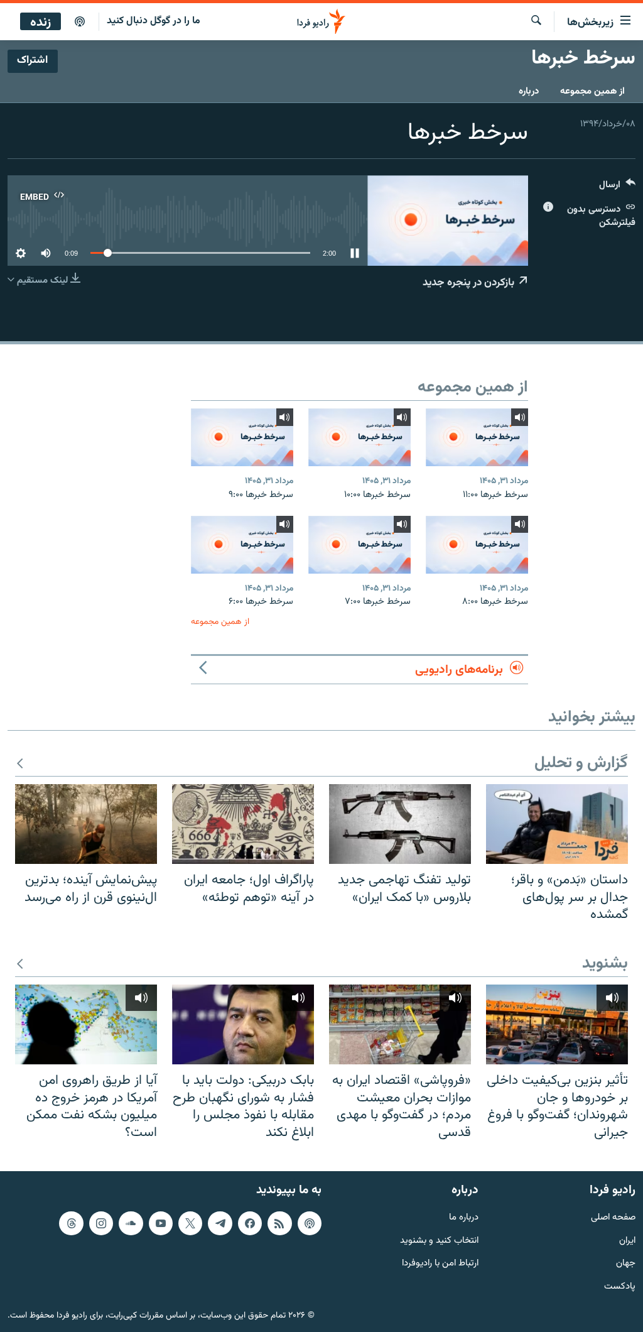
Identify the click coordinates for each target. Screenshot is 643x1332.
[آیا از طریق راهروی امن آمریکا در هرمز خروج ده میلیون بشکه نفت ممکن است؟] (86, 1024)
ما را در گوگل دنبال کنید (153, 21)
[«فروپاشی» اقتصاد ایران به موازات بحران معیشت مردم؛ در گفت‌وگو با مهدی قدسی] (400, 1024)
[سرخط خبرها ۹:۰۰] (242, 437)
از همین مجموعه (592, 91)
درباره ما (463, 1218)
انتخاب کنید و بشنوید (439, 1241)
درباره (529, 91)
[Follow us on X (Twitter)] (190, 1223)
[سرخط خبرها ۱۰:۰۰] (359, 437)
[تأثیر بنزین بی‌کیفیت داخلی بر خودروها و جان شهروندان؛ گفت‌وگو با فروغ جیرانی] (557, 1024)
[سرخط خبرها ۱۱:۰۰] (477, 437)
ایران (627, 1241)
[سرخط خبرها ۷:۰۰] (359, 545)
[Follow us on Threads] (71, 1223)
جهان (625, 1264)
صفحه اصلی (613, 1218)
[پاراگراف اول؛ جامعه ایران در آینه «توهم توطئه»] (243, 824)
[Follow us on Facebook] (250, 1223)
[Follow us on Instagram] (101, 1223)
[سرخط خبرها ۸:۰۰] (477, 545)
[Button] (617, 187)
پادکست (619, 1287)
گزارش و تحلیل (581, 763)
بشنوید (605, 964)
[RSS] (279, 1223)
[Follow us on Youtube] (161, 1223)
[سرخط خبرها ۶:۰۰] (242, 545)
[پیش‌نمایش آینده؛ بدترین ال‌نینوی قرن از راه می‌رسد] (86, 824)
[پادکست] (80, 22)
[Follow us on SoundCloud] (131, 1223)
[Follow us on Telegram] (220, 1223)
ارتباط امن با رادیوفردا (440, 1264)
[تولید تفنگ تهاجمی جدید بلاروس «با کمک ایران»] (400, 824)
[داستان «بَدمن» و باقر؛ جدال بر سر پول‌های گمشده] (557, 824)
